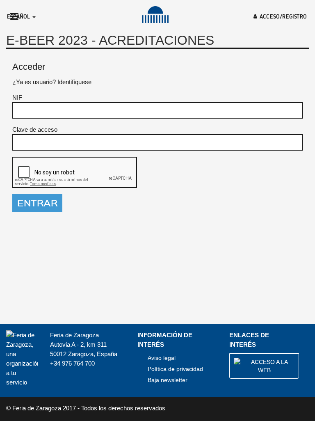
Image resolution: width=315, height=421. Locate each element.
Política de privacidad (175, 369)
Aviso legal (162, 358)
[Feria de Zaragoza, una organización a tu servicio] (155, 14)
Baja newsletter (167, 380)
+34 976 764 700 (72, 363)
